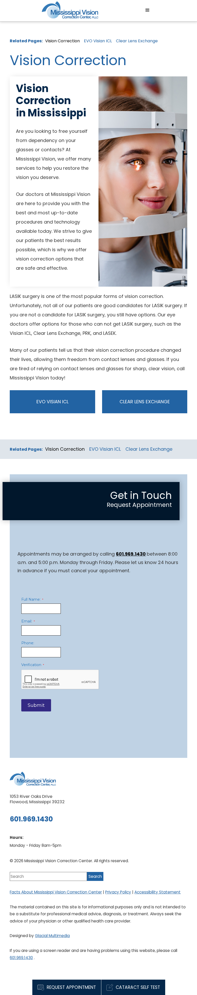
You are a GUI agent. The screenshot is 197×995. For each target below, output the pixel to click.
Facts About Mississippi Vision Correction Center (56, 892)
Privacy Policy (118, 892)
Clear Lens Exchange (137, 41)
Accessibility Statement (157, 892)
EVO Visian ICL (98, 41)
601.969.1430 (21, 957)
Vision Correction (62, 41)
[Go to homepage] (70, 10)
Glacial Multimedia (52, 935)
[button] (147, 10)
